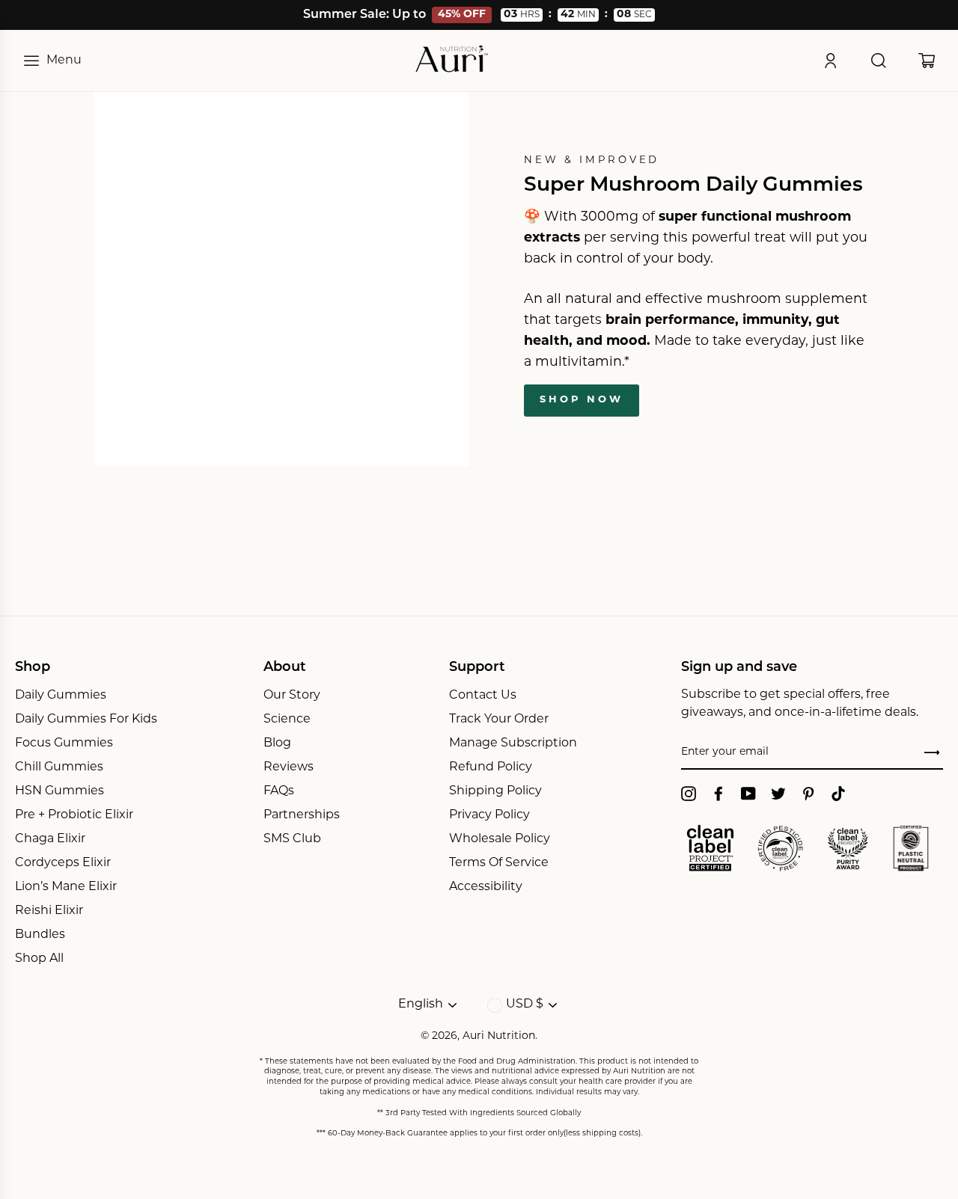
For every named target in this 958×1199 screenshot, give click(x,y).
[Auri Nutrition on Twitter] (778, 794)
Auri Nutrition (499, 1036)
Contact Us (482, 696)
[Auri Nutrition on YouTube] (748, 794)
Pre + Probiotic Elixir (74, 815)
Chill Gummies (59, 767)
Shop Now (581, 400)
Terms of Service (499, 863)
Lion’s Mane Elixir (66, 887)
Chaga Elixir (50, 839)
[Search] (879, 61)
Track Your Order (499, 720)
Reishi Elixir (49, 911)
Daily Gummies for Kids (86, 720)
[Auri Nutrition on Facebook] (718, 794)
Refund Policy (490, 767)
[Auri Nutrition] (452, 60)
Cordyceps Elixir (63, 863)
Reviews (288, 767)
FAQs (278, 791)
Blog (277, 743)
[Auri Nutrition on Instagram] (688, 794)
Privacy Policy (489, 815)
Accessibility (485, 887)
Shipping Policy (495, 791)
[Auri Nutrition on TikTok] (838, 794)
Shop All (39, 959)
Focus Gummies (64, 743)
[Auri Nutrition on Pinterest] (808, 794)
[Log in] (831, 61)
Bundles (40, 935)
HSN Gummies (59, 791)
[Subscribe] (932, 753)
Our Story (291, 696)
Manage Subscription (513, 743)
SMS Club (292, 839)
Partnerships (301, 815)
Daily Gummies (60, 696)
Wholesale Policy (499, 839)
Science (287, 720)
